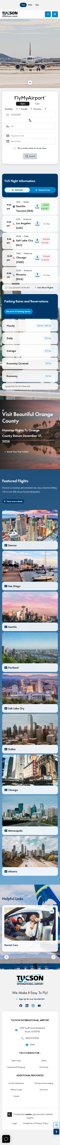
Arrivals (19, 189)
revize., (29, 1114)
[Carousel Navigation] (30, 957)
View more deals (15, 501)
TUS (23, 5)
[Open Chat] (6, 1139)
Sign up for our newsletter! (32, 998)
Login (14, 1123)
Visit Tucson (44, 1089)
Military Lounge (16, 1089)
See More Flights (45, 287)
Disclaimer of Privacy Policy (35, 1123)
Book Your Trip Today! (18, 451)
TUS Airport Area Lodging (43, 1083)
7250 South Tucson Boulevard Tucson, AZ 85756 (32, 1029)
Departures (44, 189)
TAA (37, 5)
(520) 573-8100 (32, 1038)
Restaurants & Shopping (16, 1067)
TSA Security (43, 1067)
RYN (30, 5)
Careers (16, 1096)
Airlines (43, 1060)
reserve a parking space (18, 311)
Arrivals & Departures (16, 1083)
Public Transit (16, 1060)
